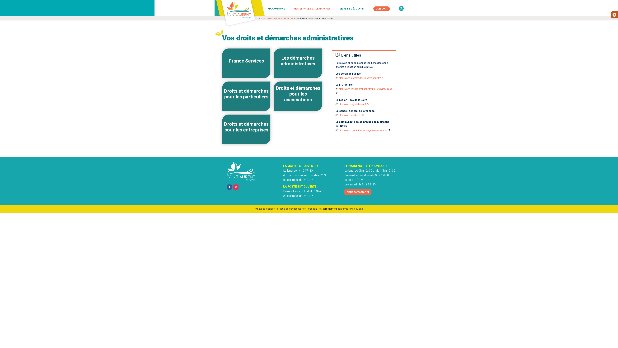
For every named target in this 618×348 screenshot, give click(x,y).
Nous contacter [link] (356, 191)
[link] (614, 14)
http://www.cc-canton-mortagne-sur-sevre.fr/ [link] (363, 130)
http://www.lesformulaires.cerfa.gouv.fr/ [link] (360, 78)
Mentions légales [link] (264, 208)
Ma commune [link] (276, 8)
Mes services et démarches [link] (312, 8)
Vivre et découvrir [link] (352, 8)
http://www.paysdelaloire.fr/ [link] (353, 104)
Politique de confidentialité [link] (290, 208)
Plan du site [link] (356, 208)
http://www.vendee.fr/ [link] (350, 115)
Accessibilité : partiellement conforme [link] (327, 208)
